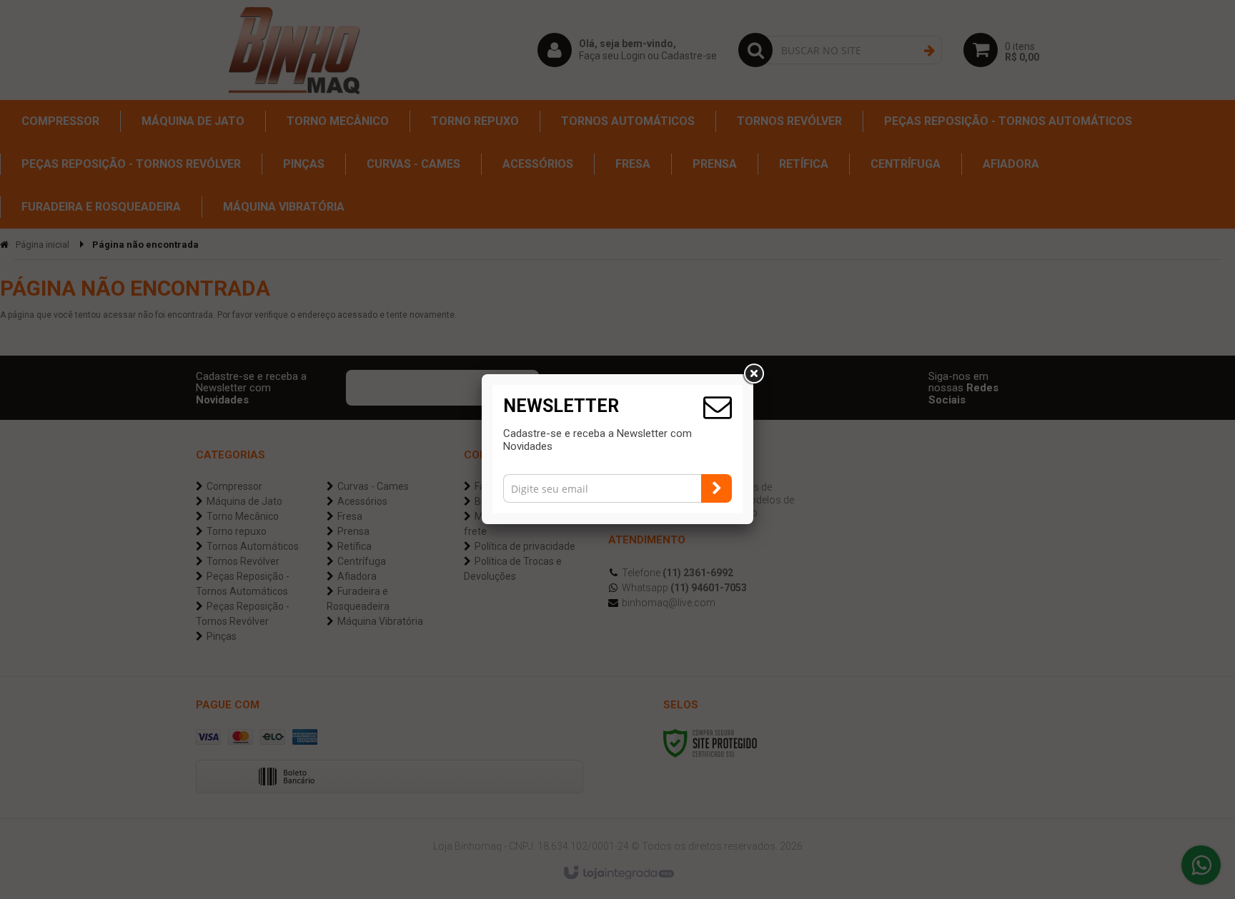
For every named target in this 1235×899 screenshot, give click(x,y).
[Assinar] (716, 488)
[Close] (753, 374)
